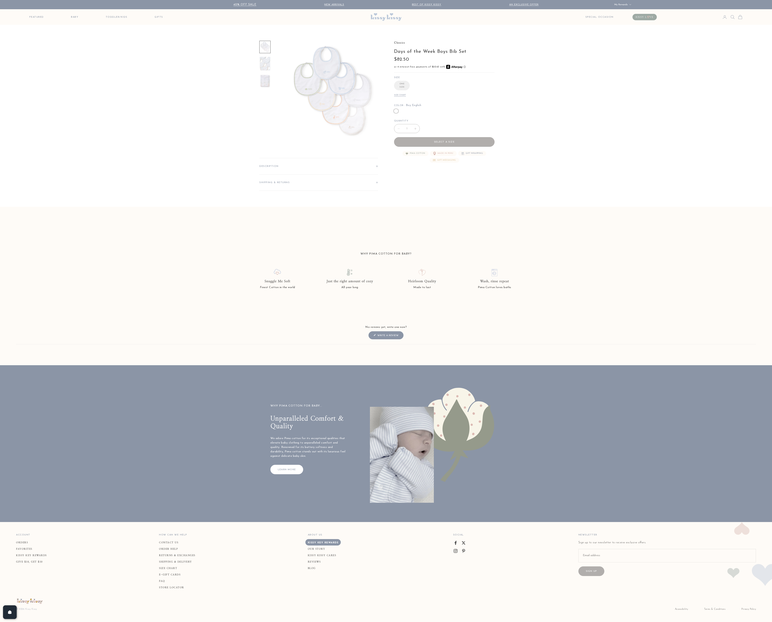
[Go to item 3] (265, 81)
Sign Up (591, 571)
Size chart (400, 95)
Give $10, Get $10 (29, 561)
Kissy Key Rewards (31, 555)
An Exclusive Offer (524, 4)
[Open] (10, 612)
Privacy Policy (748, 609)
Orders (22, 542)
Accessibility (681, 609)
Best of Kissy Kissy (426, 4)
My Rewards (621, 4)
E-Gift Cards (170, 574)
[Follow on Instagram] (455, 551)
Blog (312, 568)
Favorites (24, 549)
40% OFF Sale (244, 4)
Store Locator (171, 587)
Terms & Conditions (714, 609)
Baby (74, 17)
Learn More (287, 469)
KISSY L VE (645, 17)
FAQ (162, 581)
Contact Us (168, 542)
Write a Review (390, 336)
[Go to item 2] (265, 63)
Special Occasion (599, 17)
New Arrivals (334, 4)
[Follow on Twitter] (463, 542)
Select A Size (444, 142)
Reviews (314, 561)
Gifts (159, 17)
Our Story (316, 549)
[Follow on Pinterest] (463, 551)
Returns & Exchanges (177, 555)
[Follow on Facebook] (455, 542)
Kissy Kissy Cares (322, 555)
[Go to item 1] (265, 47)
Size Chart (168, 568)
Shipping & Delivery (175, 561)
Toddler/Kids (116, 17)
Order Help (168, 549)
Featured (36, 17)
